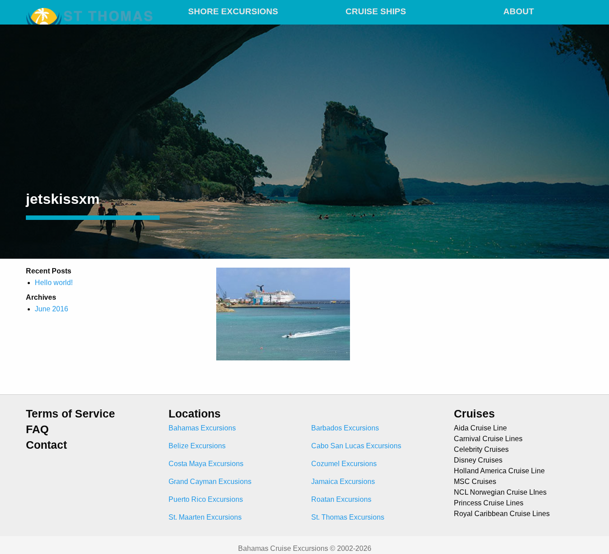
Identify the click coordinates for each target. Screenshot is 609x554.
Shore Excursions (233, 11)
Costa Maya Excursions (206, 463)
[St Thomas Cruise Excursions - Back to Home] (90, 10)
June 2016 (51, 309)
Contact (46, 445)
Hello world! (54, 282)
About (518, 11)
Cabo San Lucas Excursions (356, 446)
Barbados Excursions (345, 428)
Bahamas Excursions (202, 428)
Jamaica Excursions (343, 481)
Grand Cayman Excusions (210, 481)
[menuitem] (233, 10)
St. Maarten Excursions (205, 517)
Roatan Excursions (341, 499)
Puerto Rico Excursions (206, 499)
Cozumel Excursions (344, 463)
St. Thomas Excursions (347, 517)
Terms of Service (70, 413)
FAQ (37, 429)
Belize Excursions (197, 446)
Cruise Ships (376, 11)
